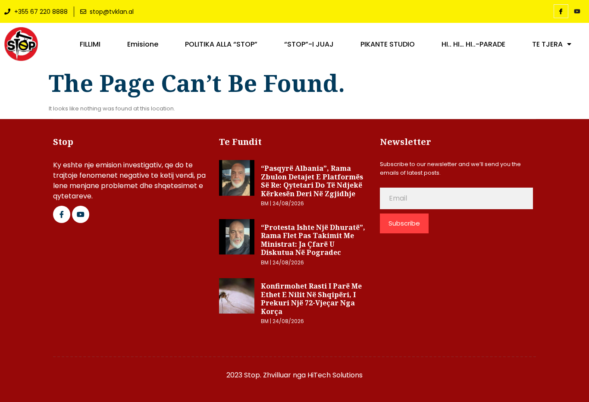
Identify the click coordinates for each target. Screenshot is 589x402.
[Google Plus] (80, 214)
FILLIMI (90, 44)
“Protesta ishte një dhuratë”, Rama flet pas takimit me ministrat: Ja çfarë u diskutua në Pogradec (313, 240)
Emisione (142, 44)
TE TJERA (547, 44)
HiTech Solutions (335, 375)
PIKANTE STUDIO (387, 44)
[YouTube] (577, 12)
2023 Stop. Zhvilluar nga (266, 375)
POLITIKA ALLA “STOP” (221, 44)
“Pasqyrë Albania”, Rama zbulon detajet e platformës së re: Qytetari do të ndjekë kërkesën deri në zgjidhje (312, 180)
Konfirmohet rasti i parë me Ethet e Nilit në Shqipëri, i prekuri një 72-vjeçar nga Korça (311, 298)
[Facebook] (561, 11)
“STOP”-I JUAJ (309, 44)
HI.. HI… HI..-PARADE (473, 44)
